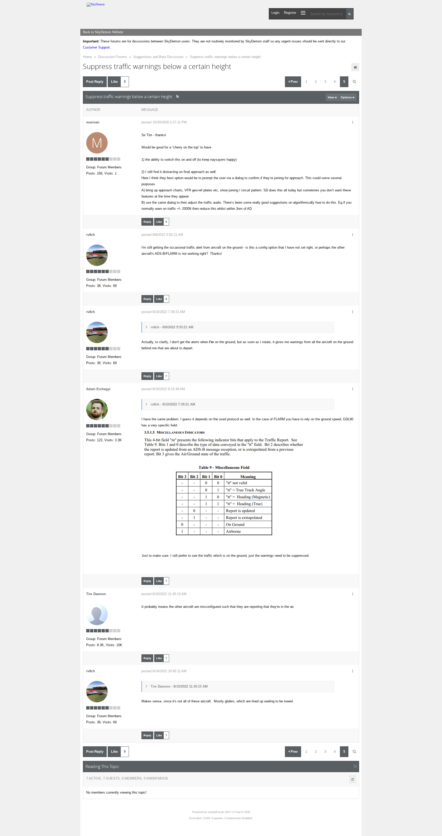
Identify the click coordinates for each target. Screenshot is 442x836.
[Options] (352, 122)
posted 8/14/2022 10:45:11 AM (163, 671)
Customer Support (96, 47)
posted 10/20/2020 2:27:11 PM (164, 122)
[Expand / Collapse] (355, 766)
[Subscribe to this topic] (355, 67)
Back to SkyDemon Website (103, 32)
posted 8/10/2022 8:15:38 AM (163, 389)
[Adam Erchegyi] (97, 409)
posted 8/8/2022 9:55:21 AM (162, 235)
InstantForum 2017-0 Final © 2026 (229, 812)
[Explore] (303, 12)
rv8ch (90, 235)
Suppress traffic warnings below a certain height (225, 57)
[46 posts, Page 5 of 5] (354, 81)
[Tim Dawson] (97, 614)
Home (87, 57)
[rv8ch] (97, 255)
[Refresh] (352, 779)
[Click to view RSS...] (177, 96)
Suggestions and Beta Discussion (158, 57)
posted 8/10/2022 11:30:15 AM (163, 594)
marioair (93, 122)
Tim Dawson (96, 594)
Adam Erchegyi (98, 389)
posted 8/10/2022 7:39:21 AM (163, 312)
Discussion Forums (112, 57)
